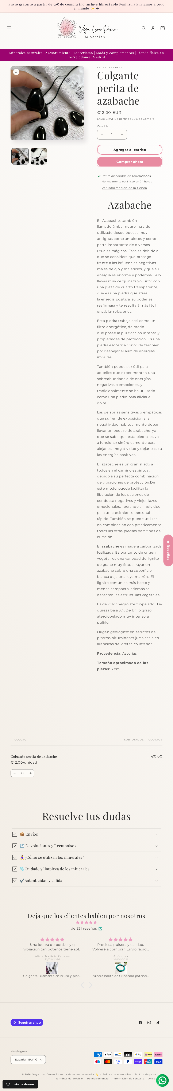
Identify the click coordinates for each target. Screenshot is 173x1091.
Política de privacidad (148, 1074)
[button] (9, 28)
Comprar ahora (129, 162)
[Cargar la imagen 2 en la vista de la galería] (39, 156)
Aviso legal (155, 1078)
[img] (86, 922)
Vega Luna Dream (43, 1074)
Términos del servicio (69, 1078)
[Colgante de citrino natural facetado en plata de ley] (77, 968)
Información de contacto (128, 1078)
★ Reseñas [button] (168, 550)
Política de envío (98, 1078)
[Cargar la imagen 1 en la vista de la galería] (20, 156)
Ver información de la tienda (124, 188)
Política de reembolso (117, 1074)
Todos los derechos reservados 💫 (77, 1074)
